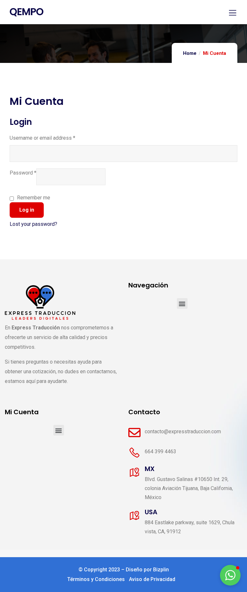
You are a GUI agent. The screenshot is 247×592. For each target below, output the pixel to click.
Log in (26, 210)
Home (190, 53)
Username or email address (42, 138)
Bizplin (161, 570)
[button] (182, 303)
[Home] (40, 302)
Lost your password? (33, 224)
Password (23, 173)
